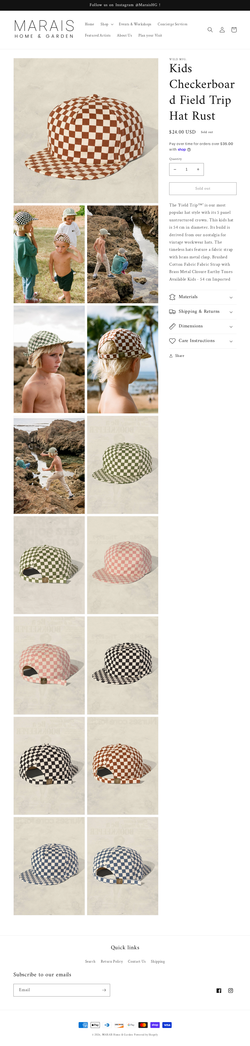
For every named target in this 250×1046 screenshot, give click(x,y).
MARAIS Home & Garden (117, 1034)
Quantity (175, 158)
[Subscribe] (104, 990)
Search (90, 961)
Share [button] (179, 355)
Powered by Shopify (146, 1034)
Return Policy (112, 961)
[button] (106, 24)
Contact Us (137, 961)
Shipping (158, 961)
